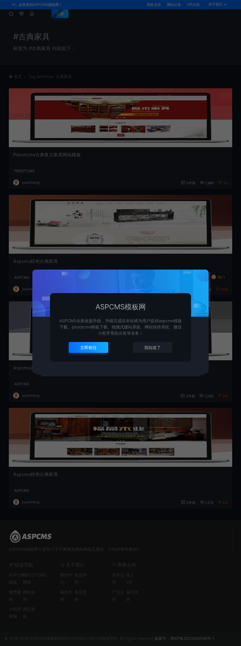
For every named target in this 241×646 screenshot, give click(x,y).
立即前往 (88, 347)
